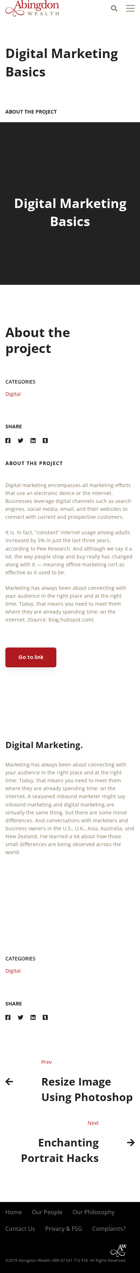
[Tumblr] (45, 440)
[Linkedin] (33, 440)
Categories (20, 381)
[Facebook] (8, 440)
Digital (13, 393)
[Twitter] (20, 440)
